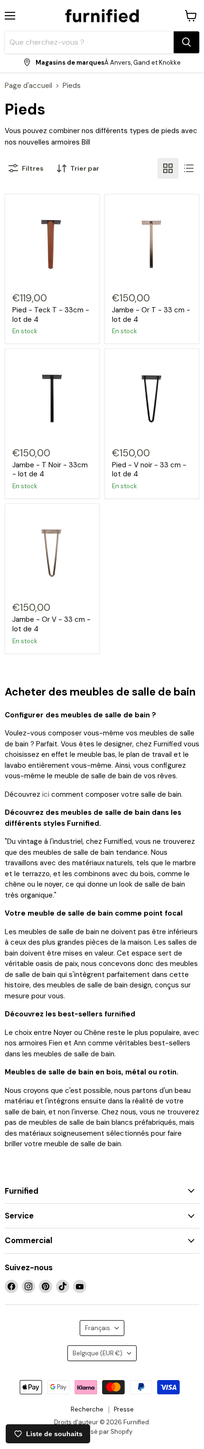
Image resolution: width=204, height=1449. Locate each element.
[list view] (188, 168)
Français (97, 1328)
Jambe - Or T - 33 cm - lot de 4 (151, 314)
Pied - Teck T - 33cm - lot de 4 (50, 314)
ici (45, 794)
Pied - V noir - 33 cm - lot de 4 (149, 469)
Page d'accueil (28, 86)
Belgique (97, 1353)
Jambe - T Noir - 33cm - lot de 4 (50, 469)
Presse (124, 1409)
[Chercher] (186, 42)
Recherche (87, 1409)
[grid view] (168, 168)
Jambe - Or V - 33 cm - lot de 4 (51, 624)
